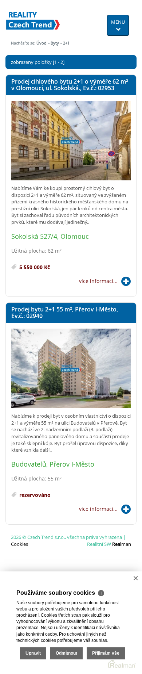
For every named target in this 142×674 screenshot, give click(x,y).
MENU (118, 22)
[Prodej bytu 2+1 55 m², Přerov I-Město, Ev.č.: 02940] (71, 369)
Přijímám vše (105, 653)
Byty (55, 43)
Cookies (19, 544)
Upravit (33, 653)
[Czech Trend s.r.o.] (33, 16)
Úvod (41, 43)
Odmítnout (66, 653)
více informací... (98, 280)
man (121, 544)
